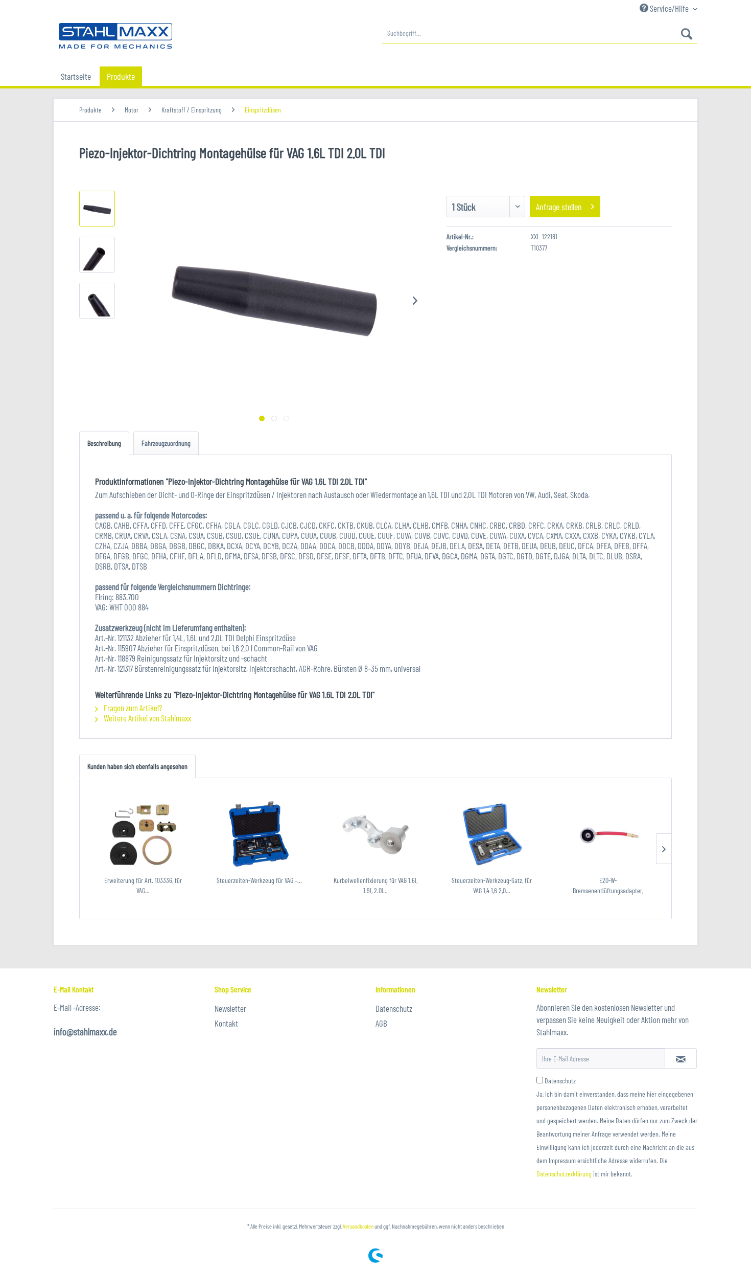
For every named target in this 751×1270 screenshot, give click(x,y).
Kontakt (226, 1023)
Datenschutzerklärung (564, 1173)
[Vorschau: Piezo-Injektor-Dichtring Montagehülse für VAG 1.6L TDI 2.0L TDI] (97, 208)
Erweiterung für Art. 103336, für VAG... (143, 885)
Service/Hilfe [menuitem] (669, 8)
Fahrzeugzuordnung (166, 443)
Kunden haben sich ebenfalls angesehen (137, 766)
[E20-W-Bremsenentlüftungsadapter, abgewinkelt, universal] (608, 834)
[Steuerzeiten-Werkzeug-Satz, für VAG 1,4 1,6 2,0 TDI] (492, 834)
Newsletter (230, 1008)
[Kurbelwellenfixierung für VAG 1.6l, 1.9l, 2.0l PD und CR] (375, 834)
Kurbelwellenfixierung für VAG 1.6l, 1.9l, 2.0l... (375, 885)
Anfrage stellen (559, 206)
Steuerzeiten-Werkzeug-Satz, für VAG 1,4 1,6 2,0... (492, 885)
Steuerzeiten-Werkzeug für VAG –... (259, 880)
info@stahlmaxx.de (85, 1031)
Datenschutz (393, 1008)
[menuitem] (539, 33)
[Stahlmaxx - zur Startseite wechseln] (115, 36)
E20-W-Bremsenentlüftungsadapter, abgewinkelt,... (608, 886)
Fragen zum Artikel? (132, 707)
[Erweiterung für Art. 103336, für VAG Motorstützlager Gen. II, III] (143, 834)
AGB (381, 1023)
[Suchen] (686, 33)
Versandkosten (358, 1226)
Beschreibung (104, 443)
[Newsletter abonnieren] (681, 1058)
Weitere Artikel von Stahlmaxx (146, 718)
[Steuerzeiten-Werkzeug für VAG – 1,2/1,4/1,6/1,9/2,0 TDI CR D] (259, 834)
